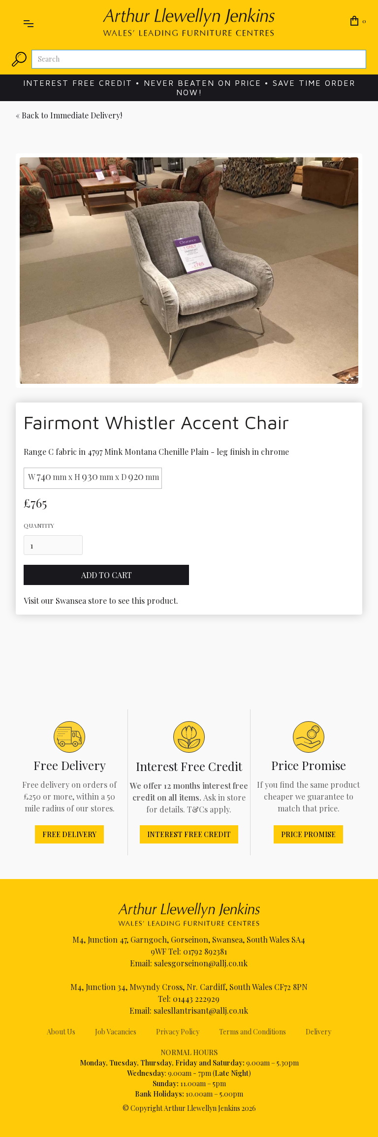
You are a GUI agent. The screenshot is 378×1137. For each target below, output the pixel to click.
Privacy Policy (177, 1031)
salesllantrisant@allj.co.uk (201, 1010)
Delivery (318, 1031)
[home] (189, 22)
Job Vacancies (115, 1031)
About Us (61, 1031)
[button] (28, 21)
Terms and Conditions (252, 1031)
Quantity (39, 525)
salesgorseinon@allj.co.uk (201, 963)
